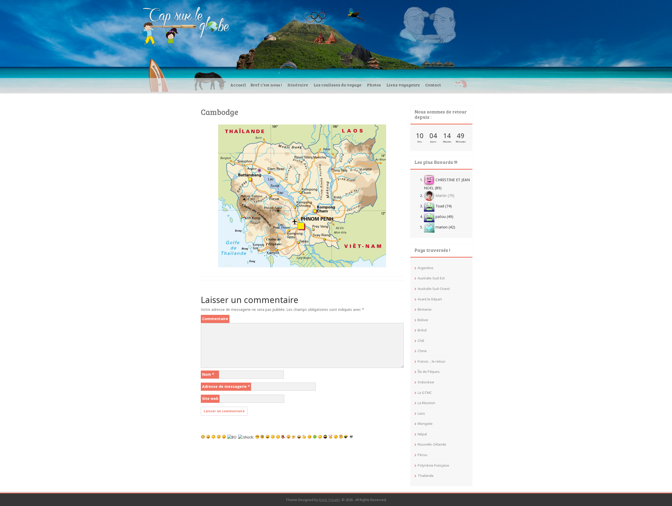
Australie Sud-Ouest (434, 288)
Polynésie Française (433, 465)
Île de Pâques (429, 371)
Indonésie (426, 382)
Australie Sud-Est (431, 278)
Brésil (422, 330)
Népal (422, 434)
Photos (374, 84)
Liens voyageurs (403, 84)
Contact (433, 84)
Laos (421, 413)
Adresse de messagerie (226, 386)
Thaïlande (426, 475)
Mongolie (425, 423)
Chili (421, 340)
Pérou (422, 454)
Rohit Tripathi (329, 499)
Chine (422, 350)
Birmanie (425, 309)
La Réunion (426, 402)
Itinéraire (297, 84)
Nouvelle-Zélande (432, 444)
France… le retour (431, 361)
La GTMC (425, 392)
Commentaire (215, 318)
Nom (208, 374)
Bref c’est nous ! (266, 84)
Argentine (425, 267)
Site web (210, 398)
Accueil (238, 84)
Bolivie (423, 319)
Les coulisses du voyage (337, 84)
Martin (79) (444, 195)
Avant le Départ (430, 299)
